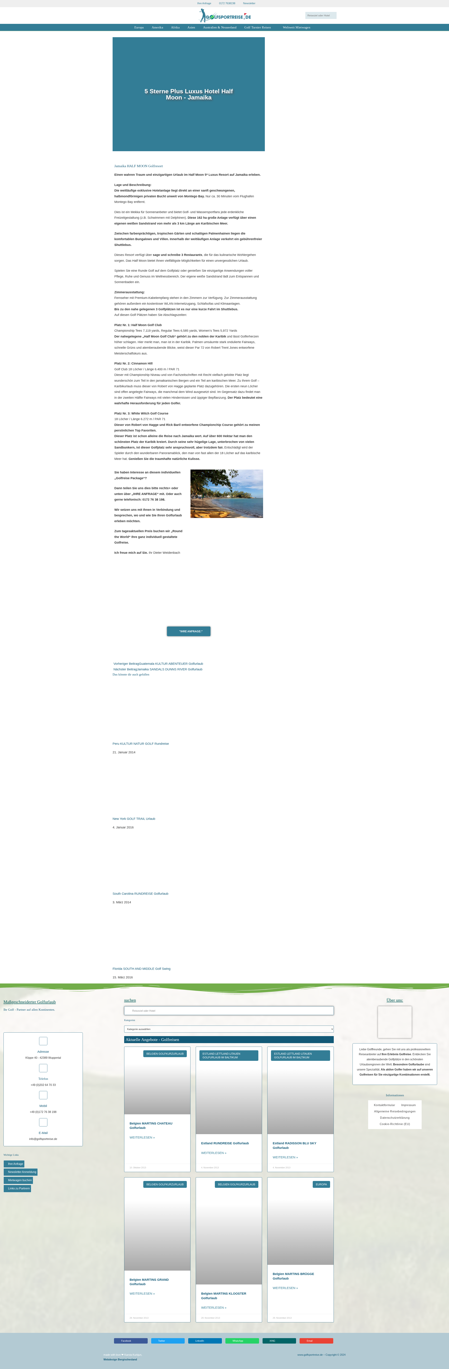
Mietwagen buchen (20, 1180)
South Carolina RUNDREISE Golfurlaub (140, 893)
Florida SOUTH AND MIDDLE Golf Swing (141, 968)
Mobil (43, 1106)
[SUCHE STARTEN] (333, 15)
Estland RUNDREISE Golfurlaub (225, 1143)
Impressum (408, 1105)
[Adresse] (43, 1041)
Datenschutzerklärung (395, 1117)
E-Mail (43, 1133)
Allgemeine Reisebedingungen (395, 1111)
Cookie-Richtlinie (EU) (395, 1124)
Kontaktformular (384, 1105)
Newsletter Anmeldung (22, 1171)
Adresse (43, 1051)
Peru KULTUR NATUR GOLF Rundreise (141, 743)
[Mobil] (43, 1095)
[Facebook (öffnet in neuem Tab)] (117, 15)
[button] (116, 94)
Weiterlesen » (142, 1137)
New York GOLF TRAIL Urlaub (134, 819)
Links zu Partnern (19, 1188)
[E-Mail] (43, 1122)
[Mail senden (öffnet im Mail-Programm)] (127, 15)
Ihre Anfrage (15, 1163)
